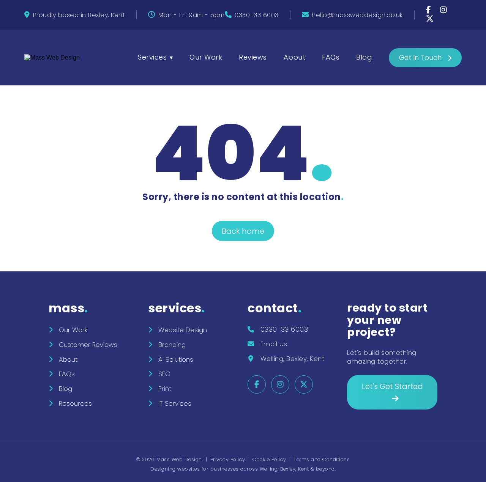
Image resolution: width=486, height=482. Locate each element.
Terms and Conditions (321, 459)
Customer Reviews (88, 344)
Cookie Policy (269, 459)
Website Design (182, 329)
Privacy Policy (227, 459)
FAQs (330, 57)
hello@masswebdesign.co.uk (357, 15)
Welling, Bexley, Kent (292, 358)
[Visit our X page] (430, 19)
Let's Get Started (392, 386)
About (295, 57)
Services (152, 57)
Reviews (253, 57)
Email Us (273, 343)
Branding (172, 344)
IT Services (174, 403)
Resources (75, 403)
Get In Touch (420, 57)
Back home (243, 231)
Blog (364, 57)
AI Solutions (175, 359)
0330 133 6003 (257, 15)
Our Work (205, 57)
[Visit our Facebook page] (429, 10)
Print (164, 388)
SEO (164, 373)
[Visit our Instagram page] (443, 10)
